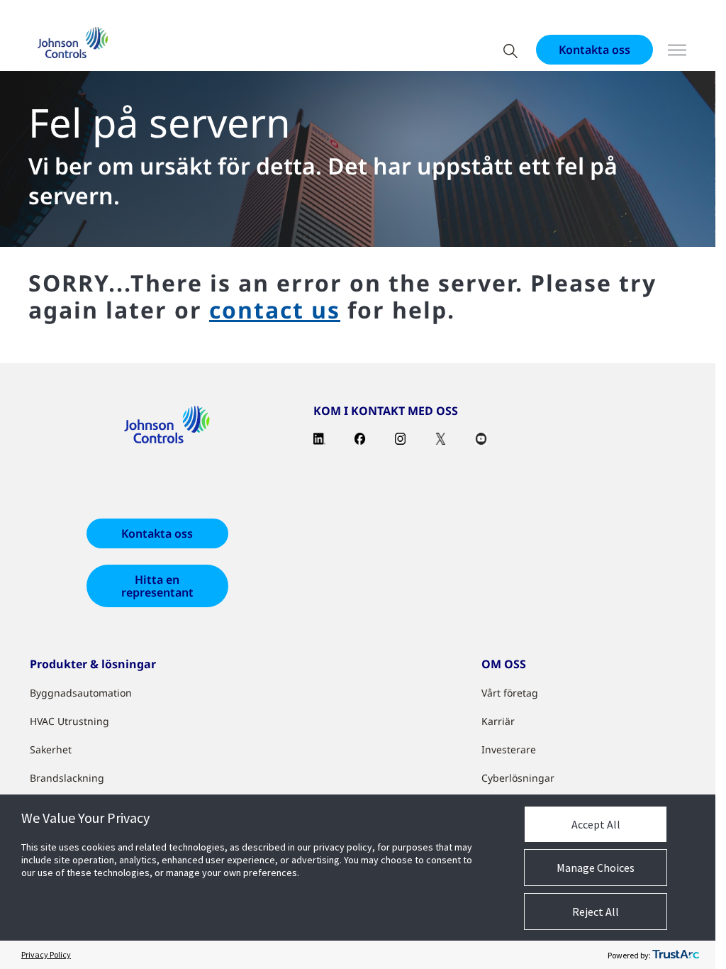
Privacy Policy (46, 954)
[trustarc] (675, 955)
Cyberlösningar (517, 778)
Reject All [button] (595, 911)
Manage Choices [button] (596, 867)
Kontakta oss (594, 49)
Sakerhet (51, 749)
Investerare (508, 749)
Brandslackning (67, 778)
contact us (274, 309)
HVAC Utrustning (69, 721)
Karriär (498, 721)
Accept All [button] (595, 824)
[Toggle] (677, 50)
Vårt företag (509, 692)
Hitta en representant (157, 586)
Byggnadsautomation (81, 692)
